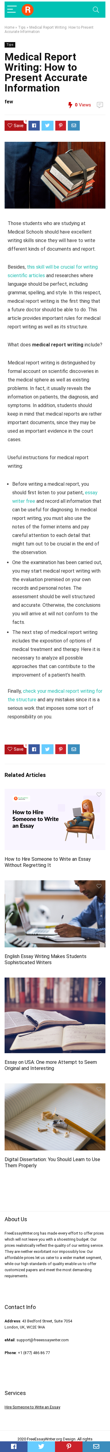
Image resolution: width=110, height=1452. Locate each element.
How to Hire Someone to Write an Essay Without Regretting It (48, 862)
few (9, 102)
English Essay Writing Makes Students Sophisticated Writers (45, 959)
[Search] (96, 10)
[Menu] (12, 10)
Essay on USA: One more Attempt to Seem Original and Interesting (51, 1065)
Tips (22, 27)
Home (9, 27)
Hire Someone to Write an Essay (32, 1407)
